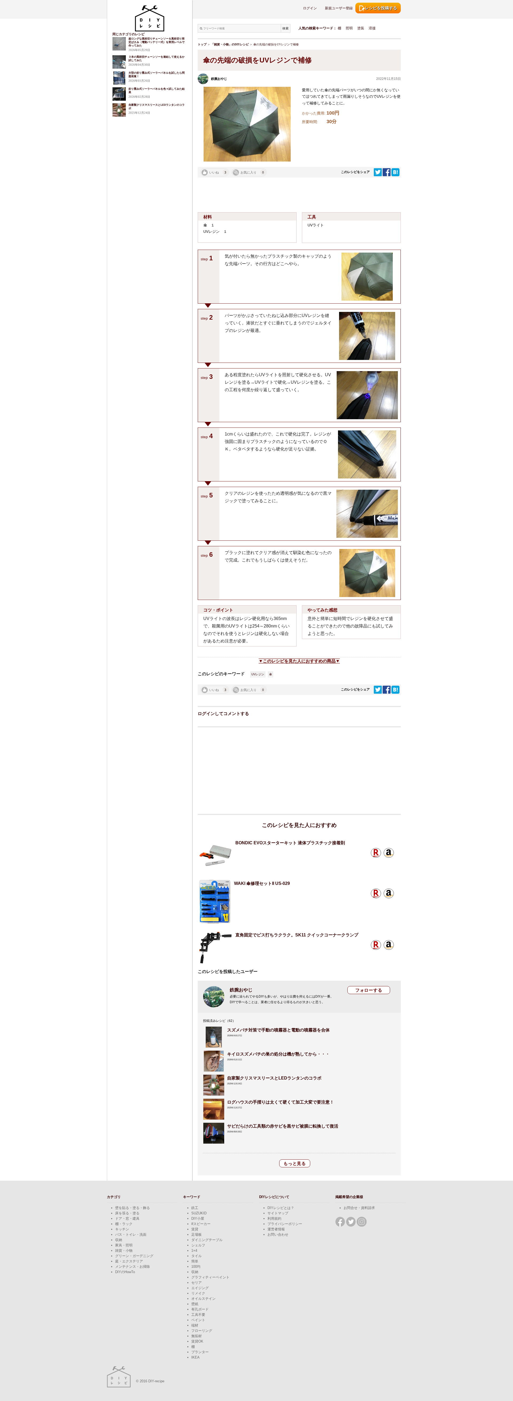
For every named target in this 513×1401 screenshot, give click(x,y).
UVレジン (257, 674)
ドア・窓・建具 (127, 1218)
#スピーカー (201, 1224)
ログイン (310, 8)
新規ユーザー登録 (339, 8)
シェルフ (198, 1245)
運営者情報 (276, 1229)
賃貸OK (197, 1341)
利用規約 (274, 1218)
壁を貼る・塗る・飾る (132, 1208)
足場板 (196, 1235)
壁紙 (194, 1304)
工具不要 (198, 1315)
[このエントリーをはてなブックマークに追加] (395, 172)
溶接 (372, 28)
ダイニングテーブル (207, 1240)
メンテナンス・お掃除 (132, 1267)
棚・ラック (124, 1224)
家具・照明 (124, 1245)
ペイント (198, 1320)
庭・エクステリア (129, 1261)
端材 (194, 1325)
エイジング (200, 1288)
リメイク (198, 1293)
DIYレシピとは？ (280, 1208)
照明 (349, 28)
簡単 (194, 1261)
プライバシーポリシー (284, 1224)
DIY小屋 (197, 1218)
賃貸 (194, 1229)
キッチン (122, 1229)
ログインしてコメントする (223, 713)
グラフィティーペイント (210, 1277)
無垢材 (196, 1336)
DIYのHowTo (125, 1272)
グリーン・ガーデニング (134, 1256)
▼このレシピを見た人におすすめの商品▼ (299, 661)
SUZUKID (199, 1213)
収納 (118, 1240)
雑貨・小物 (124, 1251)
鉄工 (194, 1208)
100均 (195, 1267)
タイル (196, 1256)
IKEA (195, 1357)
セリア (196, 1283)
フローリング (201, 1331)
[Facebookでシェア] (387, 172)
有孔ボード (200, 1309)
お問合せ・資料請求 (359, 1208)
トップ (202, 44)
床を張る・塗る (127, 1213)
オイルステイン (203, 1299)
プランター (200, 1352)
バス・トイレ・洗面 (130, 1235)
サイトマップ (277, 1213)
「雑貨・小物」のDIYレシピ (230, 44)
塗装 (360, 28)
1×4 (194, 1251)
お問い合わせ (277, 1235)
